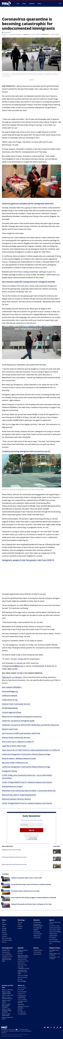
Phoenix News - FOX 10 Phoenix (54, 954)
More (39, 3)
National (4, 924)
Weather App (36, 935)
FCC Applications (22, 1014)
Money (35, 948)
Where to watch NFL (7, 990)
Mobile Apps (21, 1004)
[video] (57, 851)
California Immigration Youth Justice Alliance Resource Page (26, 754)
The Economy (37, 952)
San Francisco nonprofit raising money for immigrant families (28, 282)
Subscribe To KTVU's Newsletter (23, 1007)
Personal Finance (38, 950)
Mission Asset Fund (10, 729)
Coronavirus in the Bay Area (15, 34)
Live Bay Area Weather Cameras (38, 925)
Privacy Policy (33, 838)
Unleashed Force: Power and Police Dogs (6, 959)
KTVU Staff (20, 990)
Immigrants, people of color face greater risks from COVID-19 (28, 560)
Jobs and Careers (22, 991)
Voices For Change (23, 975)
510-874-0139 (39, 666)
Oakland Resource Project (12, 786)
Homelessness (6, 952)
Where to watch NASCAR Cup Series (7, 997)
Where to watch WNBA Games (6, 1014)
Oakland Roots (53, 933)
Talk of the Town (22, 965)
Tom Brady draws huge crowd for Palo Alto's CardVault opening (31, 884)
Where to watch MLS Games (7, 1018)
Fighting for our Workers (12, 677)
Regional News (54, 948)
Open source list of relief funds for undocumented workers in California (31, 750)
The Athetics (52, 937)
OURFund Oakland (9, 695)
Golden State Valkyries (55, 932)
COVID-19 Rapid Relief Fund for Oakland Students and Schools (27, 782)
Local (3, 922)
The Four (20, 953)
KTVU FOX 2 (4, 34)
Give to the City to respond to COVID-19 (18, 742)
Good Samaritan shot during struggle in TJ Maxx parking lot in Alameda (33, 897)
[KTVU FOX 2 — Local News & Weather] (7, 4)
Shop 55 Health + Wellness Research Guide (19, 758)
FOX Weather (37, 937)
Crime (3, 926)
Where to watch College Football (6, 992)
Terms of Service (32, 839)
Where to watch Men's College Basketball (6, 1005)
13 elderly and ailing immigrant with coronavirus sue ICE (26, 451)
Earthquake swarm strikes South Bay (11, 849)
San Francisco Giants (54, 930)
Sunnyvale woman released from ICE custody (25, 891)
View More (56, 846)
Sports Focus (21, 963)
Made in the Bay (22, 959)
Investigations (7, 948)
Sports (51, 920)
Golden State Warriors (55, 928)
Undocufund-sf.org (10, 700)
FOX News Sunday (7, 940)
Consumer (4, 934)
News (4, 920)
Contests (20, 926)
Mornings (21, 920)
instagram (54, 1027)
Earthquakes (36, 932)
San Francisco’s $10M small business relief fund (21, 733)
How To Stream (22, 988)
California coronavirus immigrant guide (18, 721)
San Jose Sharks (53, 939)
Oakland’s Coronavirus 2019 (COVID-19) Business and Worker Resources (30, 725)
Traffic (19, 924)
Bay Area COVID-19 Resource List (15, 763)
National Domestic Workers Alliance (16, 799)
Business (4, 932)
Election (4, 942)
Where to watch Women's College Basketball (6, 1010)
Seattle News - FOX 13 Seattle (54, 957)
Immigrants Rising (9, 771)
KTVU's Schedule (22, 999)
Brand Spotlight (22, 981)
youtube (48, 1027)
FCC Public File (21, 1012)
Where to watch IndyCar (6, 1001)
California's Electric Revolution (23, 950)
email (44, 1027)
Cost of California (6, 954)
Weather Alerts (37, 922)
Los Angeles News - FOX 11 (54, 950)
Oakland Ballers (53, 935)
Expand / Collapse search (60, 3)
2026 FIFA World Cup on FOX (54, 923)
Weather (36, 920)
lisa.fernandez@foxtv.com (13, 666)
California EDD (6, 950)
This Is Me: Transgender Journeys (23, 967)
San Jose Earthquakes (55, 941)
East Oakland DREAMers (11, 687)
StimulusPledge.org (10, 691)
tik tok (57, 1027)
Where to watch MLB (7, 995)
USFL (50, 943)
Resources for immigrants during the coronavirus (22, 716)
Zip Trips (20, 922)
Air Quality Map (37, 928)
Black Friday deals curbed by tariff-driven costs (14, 864)
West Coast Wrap (6, 938)
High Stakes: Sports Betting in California (23, 956)
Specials (21, 948)
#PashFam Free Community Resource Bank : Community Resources (29, 791)
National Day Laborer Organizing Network (19, 795)
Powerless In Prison (7, 956)
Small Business (37, 954)
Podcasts (4, 936)
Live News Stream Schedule (22, 1001)
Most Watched (7, 846)
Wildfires (4, 930)
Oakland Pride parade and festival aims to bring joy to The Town (31, 904)
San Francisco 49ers (54, 926)
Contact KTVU (21, 993)
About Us (21, 985)
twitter (60, 1027)
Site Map (20, 1010)
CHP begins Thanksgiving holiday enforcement (14, 857)
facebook (51, 1027)
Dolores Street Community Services (16, 704)
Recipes (20, 928)
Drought (4, 928)
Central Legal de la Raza (12, 712)
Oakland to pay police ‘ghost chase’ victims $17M (26, 878)
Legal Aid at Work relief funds (14, 746)
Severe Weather (37, 933)
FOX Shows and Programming (22, 996)
